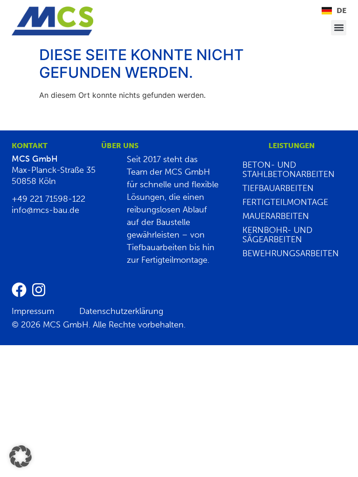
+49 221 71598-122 (48, 199)
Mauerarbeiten (275, 216)
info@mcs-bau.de (45, 210)
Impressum (33, 311)
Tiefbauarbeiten (278, 188)
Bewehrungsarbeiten (290, 253)
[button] (338, 27)
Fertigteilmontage (285, 202)
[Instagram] (38, 289)
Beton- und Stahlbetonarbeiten (288, 169)
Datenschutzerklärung (121, 311)
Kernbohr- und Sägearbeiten (277, 235)
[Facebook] (19, 289)
